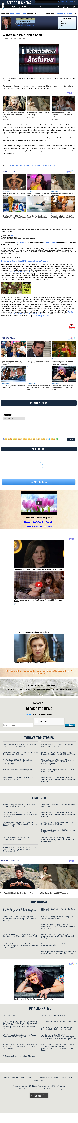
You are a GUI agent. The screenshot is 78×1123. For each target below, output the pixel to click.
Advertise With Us (15, 1077)
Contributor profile (20, 25)
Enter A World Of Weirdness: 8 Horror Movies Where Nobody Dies (38, 387)
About (6, 1077)
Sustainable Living (58, 7)
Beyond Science (33, 7)
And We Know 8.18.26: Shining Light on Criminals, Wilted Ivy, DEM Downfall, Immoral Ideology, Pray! (19, 762)
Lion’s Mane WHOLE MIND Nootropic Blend (17, 272)
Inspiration (69, 7)
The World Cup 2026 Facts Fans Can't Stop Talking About (14, 217)
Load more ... (39, 482)
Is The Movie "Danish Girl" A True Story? (54, 893)
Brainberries (7, 191)
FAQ (24, 1077)
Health (24, 7)
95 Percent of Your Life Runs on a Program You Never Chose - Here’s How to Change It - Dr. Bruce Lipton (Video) (20, 849)
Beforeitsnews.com (18, 14)
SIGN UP (29, 714)
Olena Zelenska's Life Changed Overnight (30, 662)
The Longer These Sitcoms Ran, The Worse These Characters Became (62, 363)
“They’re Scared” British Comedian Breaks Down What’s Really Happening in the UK (56, 1028)
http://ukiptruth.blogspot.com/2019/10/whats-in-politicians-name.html (33, 165)
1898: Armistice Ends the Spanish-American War (58, 1021)
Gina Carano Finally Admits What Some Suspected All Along (38, 569)
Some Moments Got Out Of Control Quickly (31, 632)
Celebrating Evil (9, 1015)
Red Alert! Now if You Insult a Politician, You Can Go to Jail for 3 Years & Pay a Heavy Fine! (20, 935)
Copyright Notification (62, 1077)
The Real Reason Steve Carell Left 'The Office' (38, 362)
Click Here (20, 242)
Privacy (37, 1077)
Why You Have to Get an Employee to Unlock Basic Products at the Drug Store (19, 1036)
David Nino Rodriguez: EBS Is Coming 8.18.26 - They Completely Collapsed (20, 753)
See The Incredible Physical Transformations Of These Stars (62, 387)
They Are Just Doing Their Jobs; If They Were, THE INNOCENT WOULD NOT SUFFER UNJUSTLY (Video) (57, 762)
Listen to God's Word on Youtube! (39, 522)
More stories (30, 25)
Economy (17, 7)
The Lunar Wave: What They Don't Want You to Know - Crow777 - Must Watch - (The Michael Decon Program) (20, 1046)
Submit (70, 725)
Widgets (43, 1080)
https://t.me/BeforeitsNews (63, 689)
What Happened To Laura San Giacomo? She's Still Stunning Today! (38, 601)
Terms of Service (47, 1077)
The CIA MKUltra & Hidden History (53, 1015)
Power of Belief (45, 7)
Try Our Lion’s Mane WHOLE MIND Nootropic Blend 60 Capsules (24, 261)
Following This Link (42, 316)
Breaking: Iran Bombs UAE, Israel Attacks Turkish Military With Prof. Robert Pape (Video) (20, 910)
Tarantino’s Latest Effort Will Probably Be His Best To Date (62, 217)
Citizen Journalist (50, 242)
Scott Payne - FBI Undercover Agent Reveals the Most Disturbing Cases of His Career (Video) (58, 952)
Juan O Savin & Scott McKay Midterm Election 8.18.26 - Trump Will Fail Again (19, 745)
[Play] (39, 503)
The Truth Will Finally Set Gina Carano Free (16, 893)
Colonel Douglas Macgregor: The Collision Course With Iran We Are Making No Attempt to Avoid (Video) (20, 814)
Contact (30, 1077)
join (11, 235)
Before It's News (19, 2)
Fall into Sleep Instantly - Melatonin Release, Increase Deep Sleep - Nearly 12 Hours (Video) (58, 753)
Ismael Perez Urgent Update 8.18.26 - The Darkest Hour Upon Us (18, 778)
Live (75, 7)
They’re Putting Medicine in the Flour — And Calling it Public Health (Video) (19, 805)
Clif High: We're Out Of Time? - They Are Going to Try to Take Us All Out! (58, 745)
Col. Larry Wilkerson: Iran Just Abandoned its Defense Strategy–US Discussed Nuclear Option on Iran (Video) (20, 824)
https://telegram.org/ (28, 689)
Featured (10, 7)
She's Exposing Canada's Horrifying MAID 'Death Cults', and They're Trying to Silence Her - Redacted (58, 779)
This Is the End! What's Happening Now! (17, 770)
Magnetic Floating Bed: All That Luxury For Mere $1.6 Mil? (37, 217)
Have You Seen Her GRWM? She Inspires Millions (38, 194)
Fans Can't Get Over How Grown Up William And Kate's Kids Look (12, 363)
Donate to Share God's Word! (39, 526)
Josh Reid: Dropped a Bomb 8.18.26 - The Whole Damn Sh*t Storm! (18, 839)
